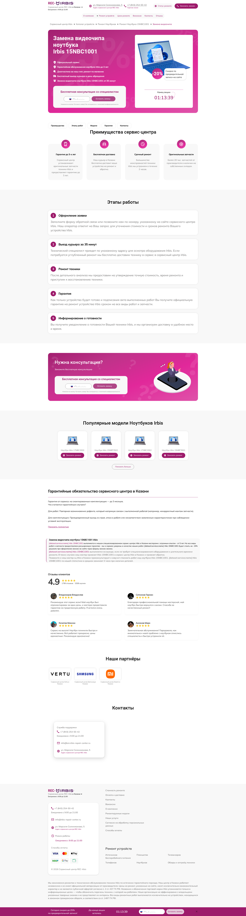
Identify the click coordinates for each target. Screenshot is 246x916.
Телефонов (110, 862)
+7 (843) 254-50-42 (137, 5)
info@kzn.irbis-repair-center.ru (75, 743)
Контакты (149, 16)
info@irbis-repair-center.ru (68, 819)
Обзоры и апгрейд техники (181, 862)
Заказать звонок (187, 6)
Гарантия (109, 125)
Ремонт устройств (106, 16)
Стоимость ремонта (115, 790)
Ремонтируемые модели (117, 813)
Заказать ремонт (73, 455)
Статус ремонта (165, 6)
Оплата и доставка (114, 795)
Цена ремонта (123, 16)
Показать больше (123, 466)
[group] (60, 676)
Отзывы (159, 16)
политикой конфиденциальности (108, 104)
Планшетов (142, 855)
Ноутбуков (142, 862)
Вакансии (137, 16)
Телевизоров (174, 855)
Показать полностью (58, 526)
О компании (88, 16)
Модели (93, 125)
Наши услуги (111, 818)
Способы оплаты (113, 830)
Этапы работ (77, 125)
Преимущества (57, 125)
